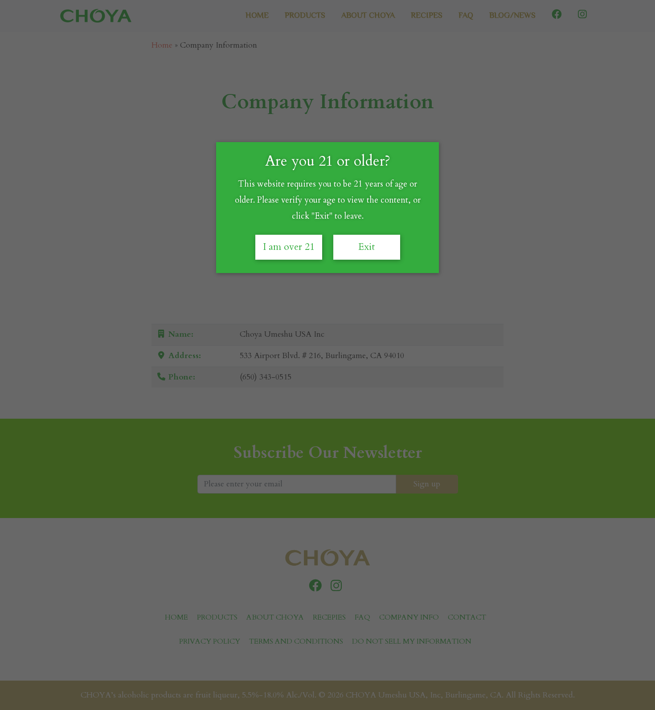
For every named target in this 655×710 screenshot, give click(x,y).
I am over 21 (289, 247)
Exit (366, 247)
